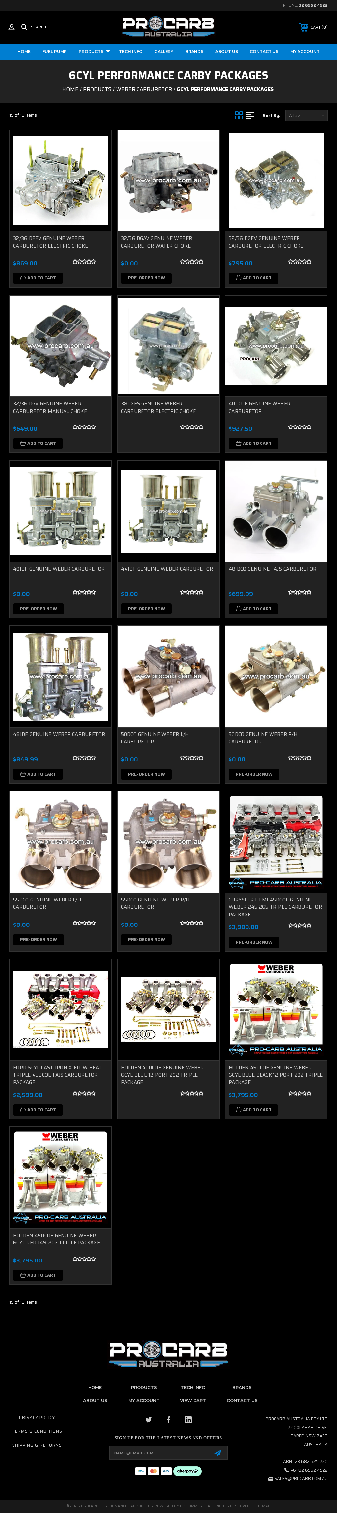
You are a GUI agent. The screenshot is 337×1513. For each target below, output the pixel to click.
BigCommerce (193, 1506)
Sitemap (262, 1506)
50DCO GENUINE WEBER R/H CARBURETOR (263, 738)
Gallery (163, 51)
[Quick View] (98, 143)
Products (91, 51)
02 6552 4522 (313, 5)
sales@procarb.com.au (301, 1478)
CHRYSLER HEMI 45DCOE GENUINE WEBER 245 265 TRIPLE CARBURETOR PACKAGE (275, 907)
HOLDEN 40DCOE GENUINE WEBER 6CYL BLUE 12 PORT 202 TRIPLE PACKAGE (162, 1075)
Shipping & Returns (37, 1445)
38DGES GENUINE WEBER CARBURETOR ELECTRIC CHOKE (158, 407)
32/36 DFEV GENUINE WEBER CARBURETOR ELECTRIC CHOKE (50, 242)
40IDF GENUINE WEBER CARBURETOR (59, 569)
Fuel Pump (54, 51)
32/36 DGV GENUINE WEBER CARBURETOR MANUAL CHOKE (50, 407)
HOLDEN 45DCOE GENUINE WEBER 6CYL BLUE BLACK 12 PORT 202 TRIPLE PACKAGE (276, 1075)
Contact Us (264, 51)
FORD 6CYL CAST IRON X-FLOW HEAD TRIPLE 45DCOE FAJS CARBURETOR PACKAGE (58, 1075)
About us (226, 51)
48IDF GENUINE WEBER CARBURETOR (59, 734)
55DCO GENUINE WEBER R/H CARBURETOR (155, 903)
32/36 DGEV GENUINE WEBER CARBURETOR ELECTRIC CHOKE (266, 242)
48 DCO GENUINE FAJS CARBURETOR (273, 569)
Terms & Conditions (37, 1431)
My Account (305, 51)
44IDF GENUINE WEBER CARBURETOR (167, 569)
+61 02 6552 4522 (309, 1470)
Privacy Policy (37, 1417)
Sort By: (271, 115)
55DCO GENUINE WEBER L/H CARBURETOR (47, 903)
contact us (242, 1400)
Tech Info (131, 51)
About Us (95, 1400)
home (95, 1387)
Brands (194, 51)
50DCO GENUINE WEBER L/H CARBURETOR (155, 738)
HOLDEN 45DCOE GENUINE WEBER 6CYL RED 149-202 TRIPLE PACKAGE (56, 1239)
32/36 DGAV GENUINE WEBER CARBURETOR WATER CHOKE (156, 242)
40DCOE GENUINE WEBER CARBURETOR (259, 407)
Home (24, 51)
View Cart (193, 1400)
